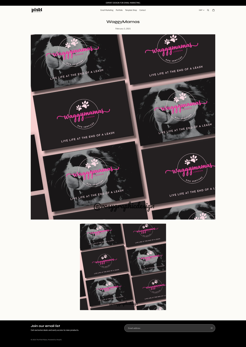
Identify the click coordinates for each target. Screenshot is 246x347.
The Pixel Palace (41, 340)
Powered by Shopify (55, 340)
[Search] (208, 10)
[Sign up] (211, 328)
